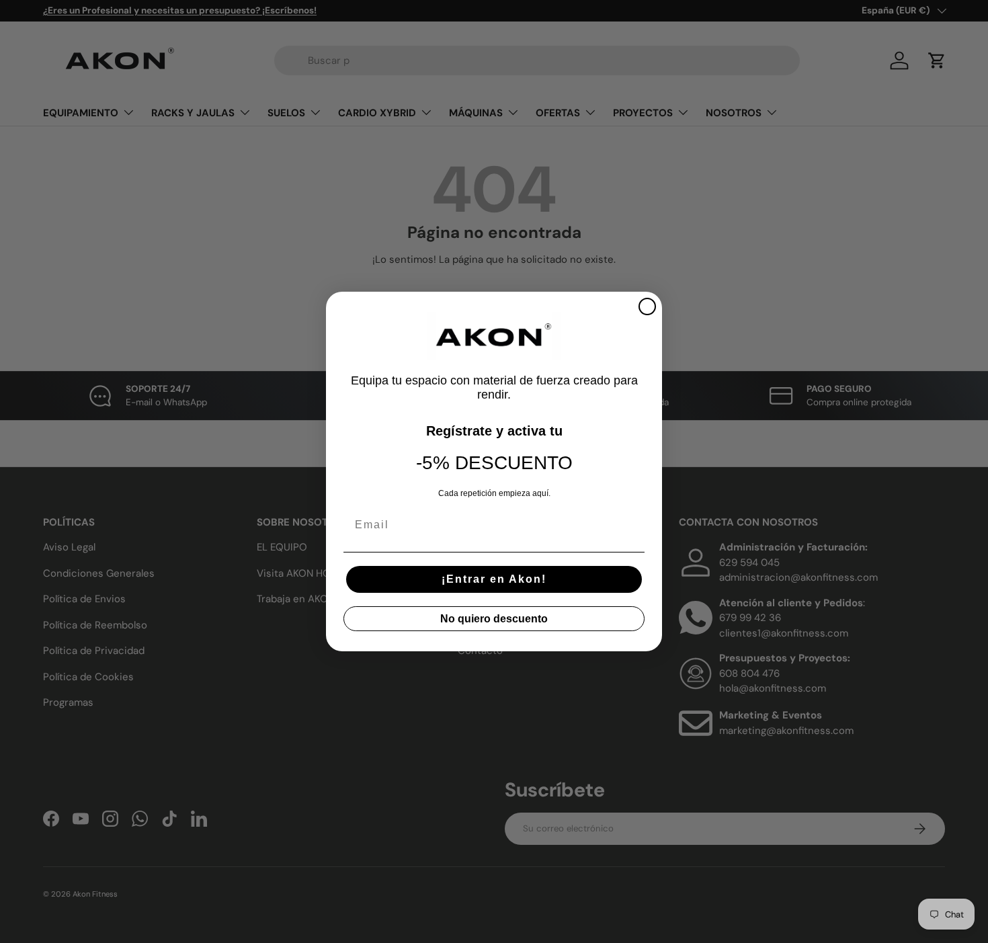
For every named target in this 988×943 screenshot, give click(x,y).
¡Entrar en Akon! (494, 579)
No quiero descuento (494, 618)
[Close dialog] (647, 306)
